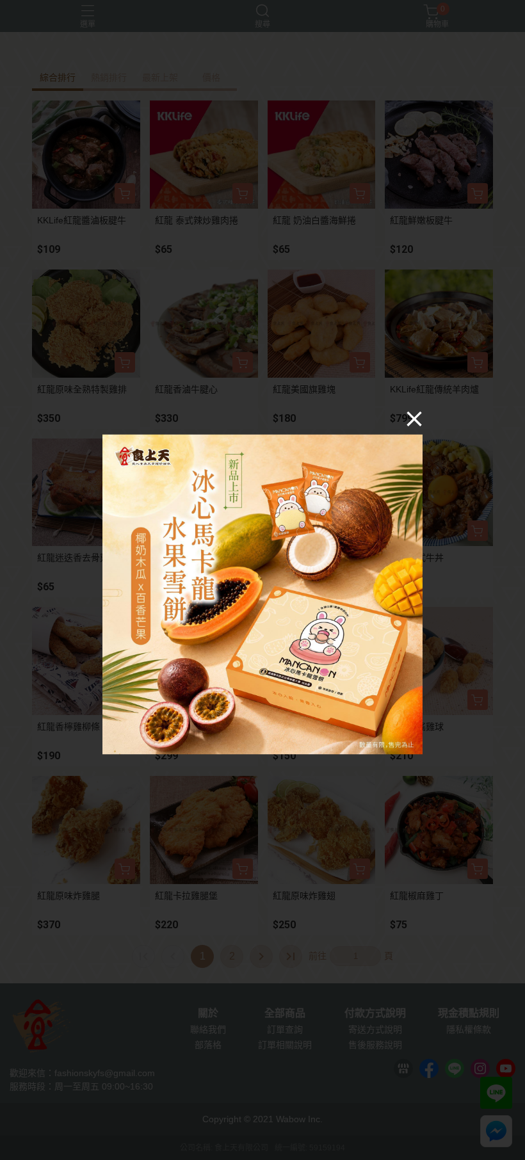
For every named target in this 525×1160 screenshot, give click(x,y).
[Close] (414, 418)
